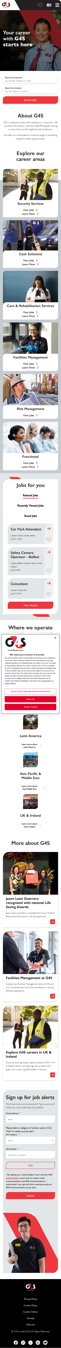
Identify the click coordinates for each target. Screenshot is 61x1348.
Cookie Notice (30, 1311)
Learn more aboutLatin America (29, 745)
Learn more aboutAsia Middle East (29, 787)
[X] (30, 1342)
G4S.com (42, 1324)
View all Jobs (30, 605)
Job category (13, 1134)
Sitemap (30, 1318)
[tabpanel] (30, 566)
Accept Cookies (30, 707)
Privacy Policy (41, 1299)
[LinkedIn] (38, 1342)
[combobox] (30, 89)
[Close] (55, 638)
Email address (13, 1113)
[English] (49, 5)
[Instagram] (23, 1342)
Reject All (30, 699)
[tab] (30, 495)
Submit (30, 1195)
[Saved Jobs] (41, 5)
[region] (30, 674)
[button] (48, 539)
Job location (12, 1149)
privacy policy (12, 1178)
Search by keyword (13, 77)
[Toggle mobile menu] (57, 5)
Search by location (13, 88)
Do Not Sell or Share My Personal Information (30, 691)
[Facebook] (15, 1342)
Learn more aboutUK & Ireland (29, 825)
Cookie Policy (41, 1305)
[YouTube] (45, 1342)
